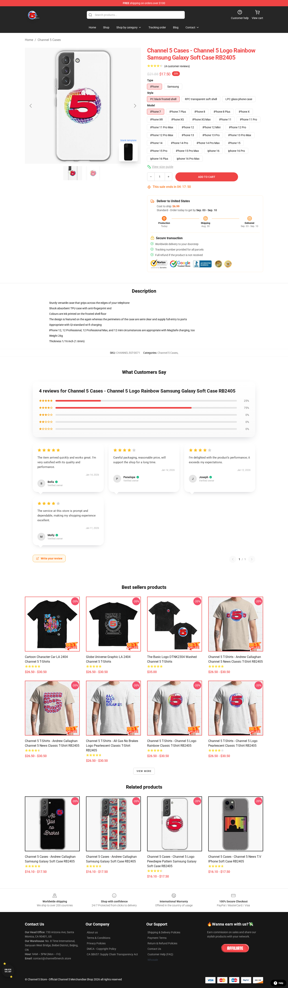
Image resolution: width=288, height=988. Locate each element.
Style (150, 92)
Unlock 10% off (8, 971)
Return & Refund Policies (162, 943)
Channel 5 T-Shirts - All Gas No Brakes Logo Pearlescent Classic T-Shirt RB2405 (112, 745)
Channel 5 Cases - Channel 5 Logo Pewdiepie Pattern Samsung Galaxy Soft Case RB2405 (172, 861)
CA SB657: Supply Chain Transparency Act (112, 954)
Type (150, 80)
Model (151, 105)
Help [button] (281, 983)
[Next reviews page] (251, 559)
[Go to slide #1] (72, 173)
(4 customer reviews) (177, 66)
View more (144, 771)
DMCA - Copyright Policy (101, 948)
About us (92, 932)
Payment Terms (157, 937)
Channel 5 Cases (49, 40)
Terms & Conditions (98, 937)
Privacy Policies (96, 943)
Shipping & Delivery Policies (164, 932)
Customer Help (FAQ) (160, 954)
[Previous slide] (31, 106)
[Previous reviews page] (232, 559)
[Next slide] (135, 106)
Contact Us (154, 948)
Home (29, 40)
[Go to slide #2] (93, 173)
